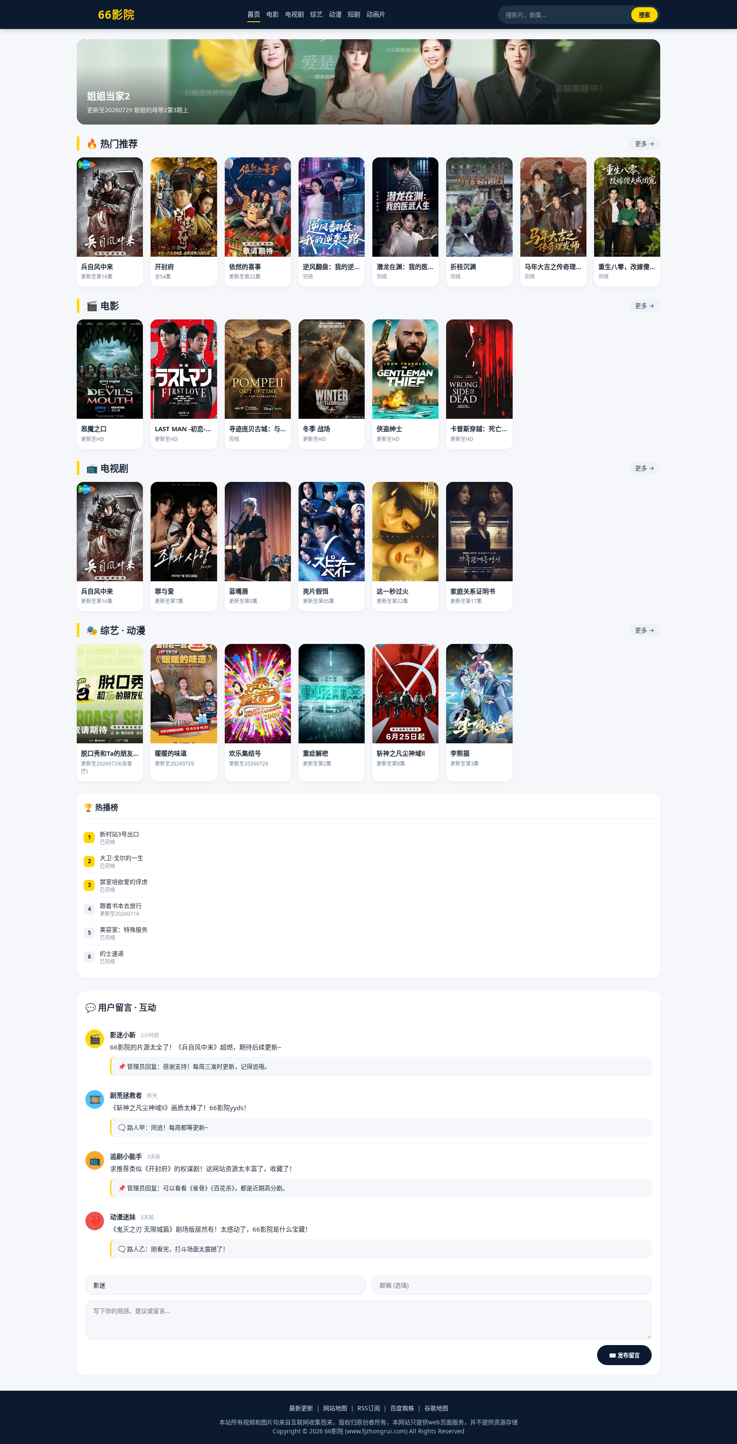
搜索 (644, 15)
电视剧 (294, 14)
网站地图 (335, 1408)
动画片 (376, 14)
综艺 (316, 14)
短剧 (354, 14)
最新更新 (301, 1408)
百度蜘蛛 (402, 1408)
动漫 (335, 14)
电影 (272, 14)
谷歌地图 (436, 1408)
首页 (253, 14)
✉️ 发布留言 (624, 1355)
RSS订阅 (368, 1408)
